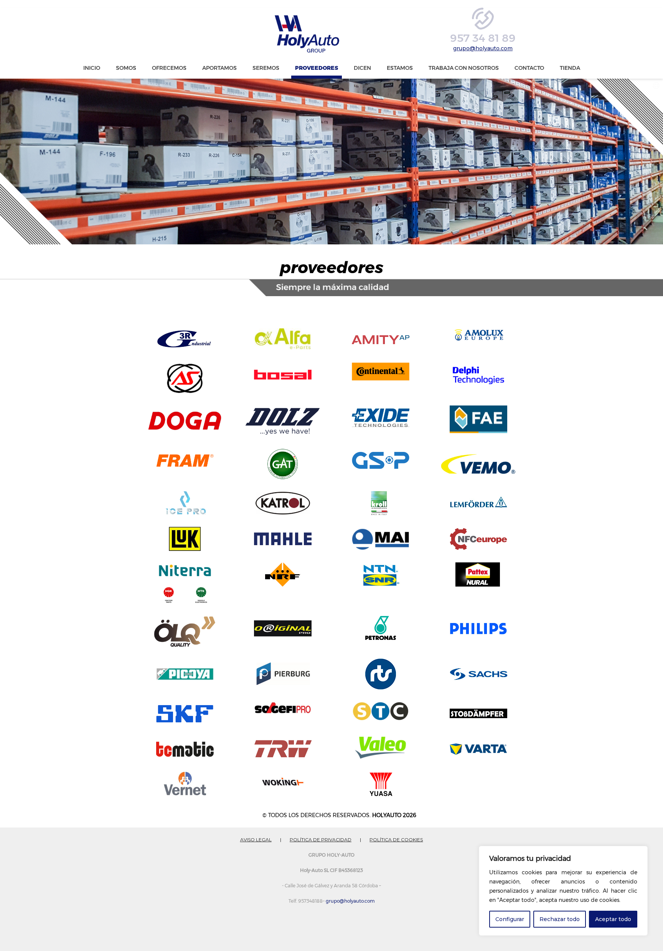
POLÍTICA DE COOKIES (396, 839)
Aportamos (219, 67)
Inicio (91, 67)
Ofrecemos (169, 67)
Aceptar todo (613, 919)
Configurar (509, 919)
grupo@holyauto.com (483, 48)
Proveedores (316, 67)
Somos (126, 67)
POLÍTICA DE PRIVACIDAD (320, 839)
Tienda (570, 67)
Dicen (362, 67)
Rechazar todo (559, 919)
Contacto (529, 67)
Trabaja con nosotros (464, 67)
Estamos (400, 67)
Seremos (265, 67)
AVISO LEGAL (256, 839)
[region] (563, 891)
